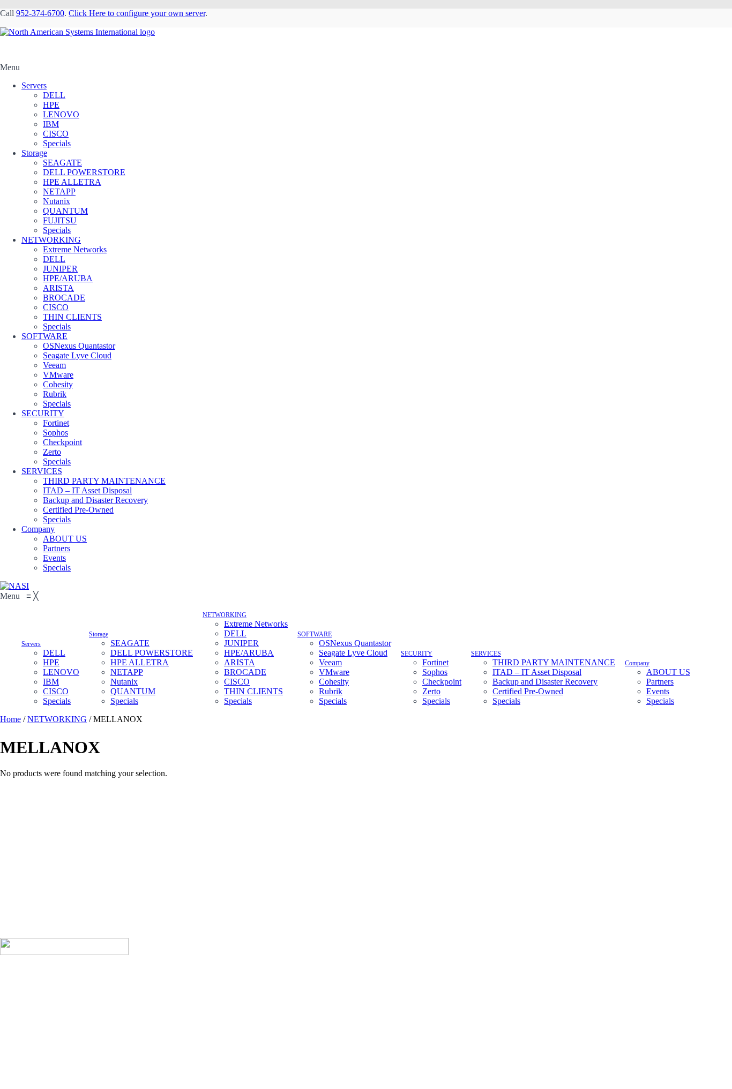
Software (233, 970)
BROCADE (64, 297)
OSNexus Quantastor (79, 345)
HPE (51, 104)
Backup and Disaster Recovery (95, 500)
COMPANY (332, 970)
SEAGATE (62, 162)
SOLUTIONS (183, 970)
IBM (51, 124)
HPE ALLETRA (72, 181)
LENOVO (61, 114)
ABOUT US (65, 538)
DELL (54, 95)
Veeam (54, 365)
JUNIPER (60, 268)
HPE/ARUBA (68, 278)
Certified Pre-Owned (78, 509)
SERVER (43, 970)
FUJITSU (60, 220)
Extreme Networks (75, 249)
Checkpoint (62, 442)
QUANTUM (65, 210)
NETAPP (59, 191)
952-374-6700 (40, 13)
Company (38, 529)
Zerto (52, 451)
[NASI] (14, 585)
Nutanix (56, 201)
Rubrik (54, 394)
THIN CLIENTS (72, 316)
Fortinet (56, 422)
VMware (58, 374)
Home (10, 719)
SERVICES (41, 471)
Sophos (55, 432)
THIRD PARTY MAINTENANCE (104, 480)
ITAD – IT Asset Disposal (87, 490)
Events (54, 557)
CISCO (56, 133)
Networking (127, 970)
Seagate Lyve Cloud (77, 355)
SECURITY (42, 413)
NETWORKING (51, 239)
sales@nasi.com (48, 901)
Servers (34, 85)
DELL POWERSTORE (84, 172)
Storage (34, 152)
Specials (57, 143)
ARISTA (58, 287)
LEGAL (379, 970)
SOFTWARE (44, 336)
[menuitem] (31, 643)
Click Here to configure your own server (137, 13)
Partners (56, 548)
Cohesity (58, 384)
